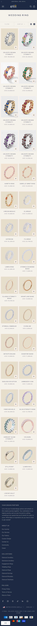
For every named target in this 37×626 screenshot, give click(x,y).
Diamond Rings (6, 570)
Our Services (5, 532)
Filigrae (27, 239)
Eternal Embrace (9, 326)
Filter (7, 24)
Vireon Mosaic (9, 211)
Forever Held (9, 409)
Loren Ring (9, 267)
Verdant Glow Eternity (9, 438)
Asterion (9, 239)
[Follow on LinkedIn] (23, 601)
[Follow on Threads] (13, 601)
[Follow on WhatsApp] (27, 601)
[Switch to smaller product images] (34, 24)
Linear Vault (9, 493)
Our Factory (5, 535)
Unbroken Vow (28, 381)
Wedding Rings (6, 567)
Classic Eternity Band (9, 297)
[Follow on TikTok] (18, 601)
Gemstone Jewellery (8, 561)
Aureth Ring (10, 183)
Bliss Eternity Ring (27, 409)
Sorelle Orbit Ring (27, 183)
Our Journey (5, 529)
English (29, 607)
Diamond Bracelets (7, 576)
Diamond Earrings (7, 573)
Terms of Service (7, 592)
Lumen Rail (27, 466)
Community (5, 545)
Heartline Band (27, 296)
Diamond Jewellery (7, 557)
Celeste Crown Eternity (9, 53)
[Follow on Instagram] (8, 601)
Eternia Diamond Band (27, 267)
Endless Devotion (9, 381)
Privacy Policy (6, 589)
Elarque (27, 211)
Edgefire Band (27, 354)
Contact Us (5, 542)
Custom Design (6, 539)
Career (4, 548)
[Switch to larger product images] (31, 24)
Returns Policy (6, 595)
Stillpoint (9, 466)
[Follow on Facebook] (3, 601)
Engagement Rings (7, 564)
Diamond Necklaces (7, 579)
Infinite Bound (9, 354)
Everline (27, 326)
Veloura (27, 437)
